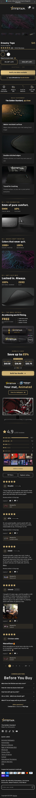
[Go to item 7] (21, 455)
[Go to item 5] (7, 455)
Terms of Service (6, 754)
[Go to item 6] (14, 455)
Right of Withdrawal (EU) (9, 747)
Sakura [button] (12, 627)
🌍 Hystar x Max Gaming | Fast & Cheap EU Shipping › (18, 1)
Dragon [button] (12, 659)
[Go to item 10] (14, 463)
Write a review (18, 468)
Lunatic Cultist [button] (14, 539)
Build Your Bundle (16, 373)
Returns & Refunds (7, 745)
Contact (3, 757)
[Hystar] (18, 8)
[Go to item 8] (29, 455)
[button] (7, 48)
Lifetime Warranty (6, 761)
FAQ (2, 764)
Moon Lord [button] (13, 578)
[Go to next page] (29, 666)
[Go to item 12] (29, 463)
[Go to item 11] (21, 463)
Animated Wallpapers (7, 740)
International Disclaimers (9, 759)
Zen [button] (11, 506)
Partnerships (5, 742)
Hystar (15, 795)
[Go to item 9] (7, 463)
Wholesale (4, 750)
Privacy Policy (5, 752)
